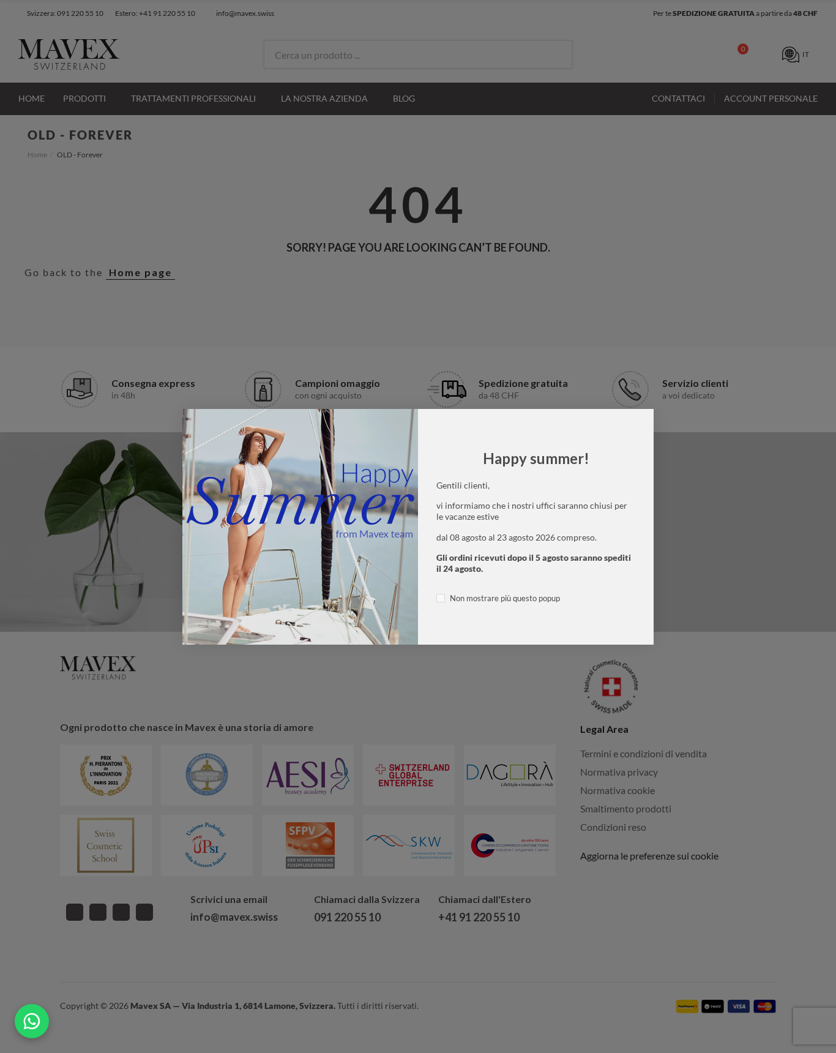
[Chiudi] (667, 395)
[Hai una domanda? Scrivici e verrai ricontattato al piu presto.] (32, 1021)
